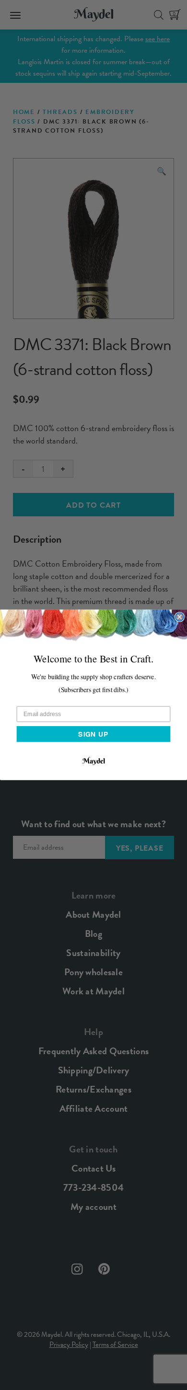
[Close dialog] (179, 617)
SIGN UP (93, 734)
